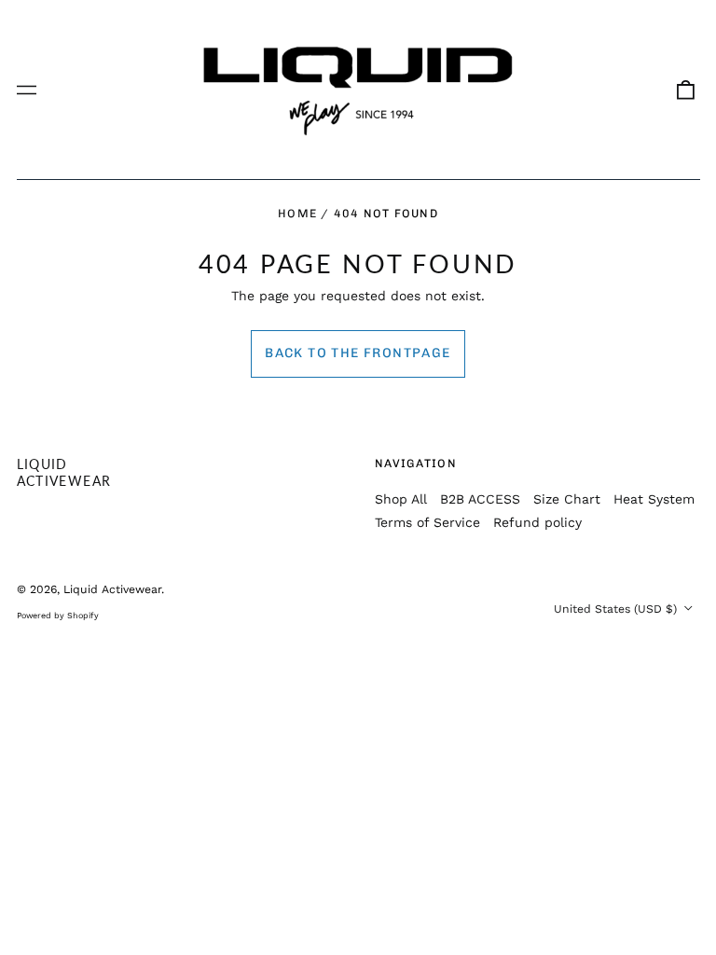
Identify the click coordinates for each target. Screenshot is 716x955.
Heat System (654, 498)
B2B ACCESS (480, 498)
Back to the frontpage (357, 353)
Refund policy (537, 522)
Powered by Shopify (58, 615)
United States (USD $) (617, 609)
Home (297, 213)
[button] (685, 89)
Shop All (401, 498)
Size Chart (566, 498)
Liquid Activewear (64, 472)
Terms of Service (427, 522)
